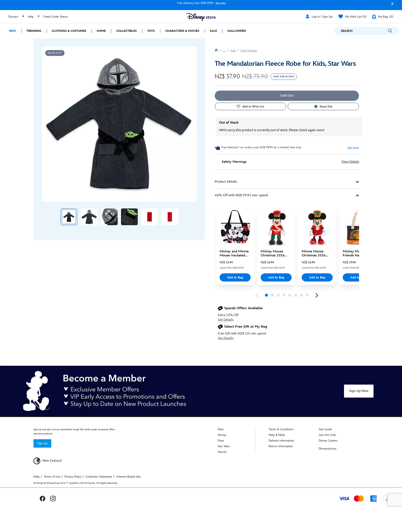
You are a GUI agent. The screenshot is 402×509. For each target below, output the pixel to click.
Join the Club (327, 435)
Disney (222, 435)
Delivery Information (281, 440)
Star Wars (224, 446)
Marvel (222, 452)
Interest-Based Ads (128, 476)
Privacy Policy (72, 476)
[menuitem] (10, 30)
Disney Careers (328, 440)
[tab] (287, 182)
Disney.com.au (327, 448)
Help (31, 16)
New (221, 429)
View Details (350, 162)
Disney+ (13, 16)
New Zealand (52, 461)
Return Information (281, 446)
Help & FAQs (277, 435)
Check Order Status (55, 16)
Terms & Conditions (281, 429)
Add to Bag (235, 277)
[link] (257, 295)
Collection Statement (98, 476)
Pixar (221, 440)
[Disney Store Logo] (201, 17)
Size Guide (325, 429)
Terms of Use (52, 476)
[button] (391, 5)
